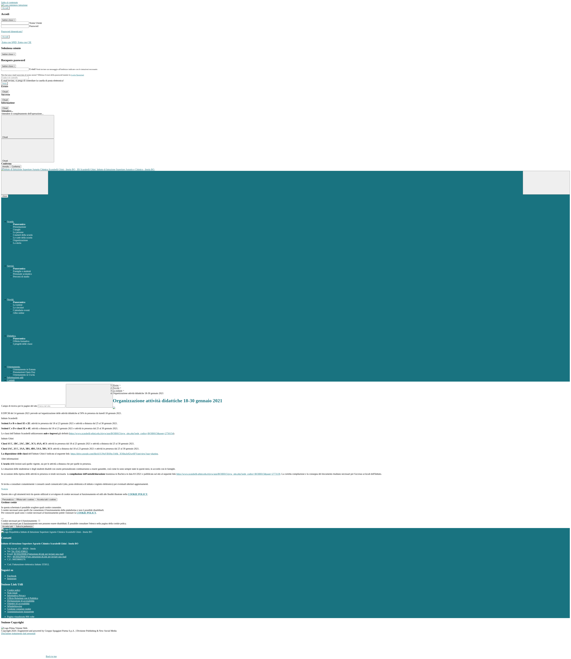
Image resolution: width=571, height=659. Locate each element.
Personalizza (8, 499)
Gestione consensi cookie (19, 609)
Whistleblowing (14, 606)
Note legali (12, 593)
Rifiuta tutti (25, 499)
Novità (116, 388)
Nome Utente (35, 23)
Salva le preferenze (24, 526)
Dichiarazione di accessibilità (20, 601)
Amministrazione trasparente (20, 611)
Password (33, 26)
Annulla (5, 166)
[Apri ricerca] (546, 183)
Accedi (5, 8)
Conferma (16, 166)
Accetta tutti (46, 499)
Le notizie (117, 390)
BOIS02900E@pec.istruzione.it (39, 556)
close (4, 196)
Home (116, 385)
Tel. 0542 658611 (19, 551)
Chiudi (5, 92)
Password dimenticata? (12, 31)
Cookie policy (13, 590)
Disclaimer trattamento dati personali (18, 633)
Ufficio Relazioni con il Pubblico (22, 598)
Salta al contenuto (9, 2)
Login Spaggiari (77, 75)
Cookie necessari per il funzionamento (19, 521)
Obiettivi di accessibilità (18, 603)
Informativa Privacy (16, 595)
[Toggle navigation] (24, 183)
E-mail (32, 69)
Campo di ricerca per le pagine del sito (19, 406)
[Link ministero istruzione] (14, 5)
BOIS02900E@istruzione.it (38, 554)
